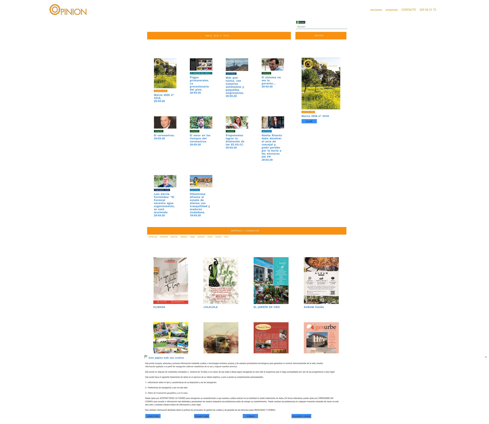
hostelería (164, 236)
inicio (226, 236)
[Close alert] (486, 356)
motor (210, 236)
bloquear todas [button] (201, 416)
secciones (376, 9)
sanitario (201, 236)
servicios (174, 236)
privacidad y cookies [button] (301, 416)
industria (183, 236)
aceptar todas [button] (153, 416)
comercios (152, 236)
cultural (218, 236)
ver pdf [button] (309, 121)
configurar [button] (250, 416)
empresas (392, 9)
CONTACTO (408, 9)
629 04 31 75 (428, 9)
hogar (192, 236)
